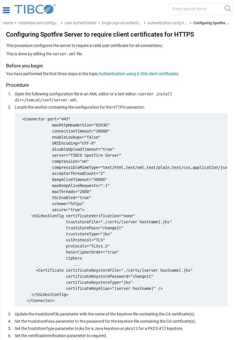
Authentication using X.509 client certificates (138, 73)
